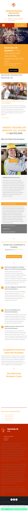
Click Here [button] (24, 506)
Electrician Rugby (8, 420)
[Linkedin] (16, 500)
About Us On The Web (8, 436)
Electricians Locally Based (9, 232)
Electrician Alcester (9, 416)
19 (15, 41)
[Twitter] (14, 500)
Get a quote (20, 25)
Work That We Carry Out (9, 225)
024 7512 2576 (15, 18)
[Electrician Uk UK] (3, 429)
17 (12, 41)
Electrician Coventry (14, 256)
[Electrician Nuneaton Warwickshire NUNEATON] (14, 5)
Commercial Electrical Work (9, 204)
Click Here (13, 160)
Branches (6, 439)
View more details (5, 117)
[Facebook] (11, 500)
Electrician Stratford (9, 415)
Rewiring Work (6, 228)
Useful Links (6, 438)
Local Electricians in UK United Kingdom (14, 33)
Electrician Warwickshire (10, 411)
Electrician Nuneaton (9, 418)
